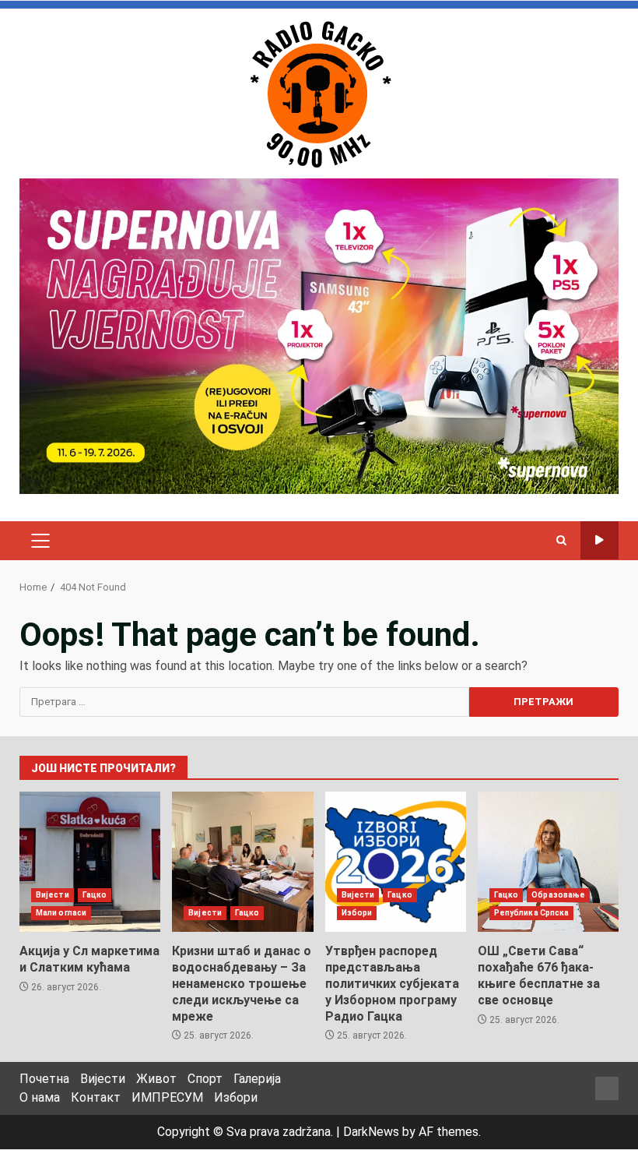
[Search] (561, 541)
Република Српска (532, 912)
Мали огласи (61, 912)
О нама (39, 1097)
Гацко (94, 895)
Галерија (257, 1078)
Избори (357, 912)
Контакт (96, 1097)
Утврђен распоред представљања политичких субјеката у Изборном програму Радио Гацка (395, 862)
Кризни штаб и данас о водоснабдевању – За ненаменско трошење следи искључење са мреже (242, 862)
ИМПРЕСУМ (167, 1097)
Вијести (52, 895)
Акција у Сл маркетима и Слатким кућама (89, 862)
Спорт (205, 1078)
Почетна (44, 1078)
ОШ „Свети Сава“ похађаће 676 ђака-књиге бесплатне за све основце (548, 862)
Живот (156, 1078)
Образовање (558, 895)
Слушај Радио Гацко (599, 540)
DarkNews (371, 1131)
